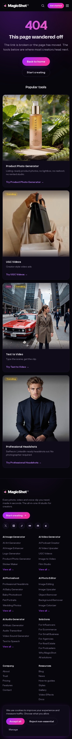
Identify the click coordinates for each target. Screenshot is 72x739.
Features (7, 685)
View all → (8, 569)
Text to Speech (11, 641)
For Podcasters (47, 648)
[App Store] (46, 526)
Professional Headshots (21, 446)
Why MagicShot (47, 652)
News (42, 676)
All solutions (45, 657)
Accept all (15, 721)
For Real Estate (47, 643)
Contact (7, 689)
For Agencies (46, 638)
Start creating (36, 72)
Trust (5, 676)
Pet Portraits (9, 600)
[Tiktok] (22, 526)
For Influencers (47, 624)
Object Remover (48, 594)
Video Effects (46, 694)
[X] (6, 526)
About (6, 671)
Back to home (36, 61)
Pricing (6, 680)
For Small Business (49, 634)
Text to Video (14, 354)
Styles (42, 685)
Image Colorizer (47, 605)
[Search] (43, 5)
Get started (56, 5)
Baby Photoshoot (12, 594)
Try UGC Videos (16, 274)
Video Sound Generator (16, 635)
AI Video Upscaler (48, 548)
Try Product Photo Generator (25, 182)
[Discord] (38, 526)
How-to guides (47, 680)
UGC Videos (13, 261)
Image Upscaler (47, 589)
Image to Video (47, 558)
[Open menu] (67, 6)
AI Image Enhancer (13, 548)
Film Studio (45, 564)
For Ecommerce (48, 629)
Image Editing (46, 584)
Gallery (42, 689)
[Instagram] (14, 526)
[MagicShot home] (16, 5)
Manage (13, 729)
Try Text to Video (17, 366)
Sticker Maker (10, 564)
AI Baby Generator (13, 589)
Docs (41, 699)
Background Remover (51, 600)
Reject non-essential (41, 721)
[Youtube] (30, 526)
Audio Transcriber (12, 630)
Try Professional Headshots (23, 462)
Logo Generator (11, 553)
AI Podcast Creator (49, 542)
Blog (41, 671)
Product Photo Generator (22, 166)
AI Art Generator (12, 542)
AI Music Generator (13, 625)
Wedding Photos (12, 605)
